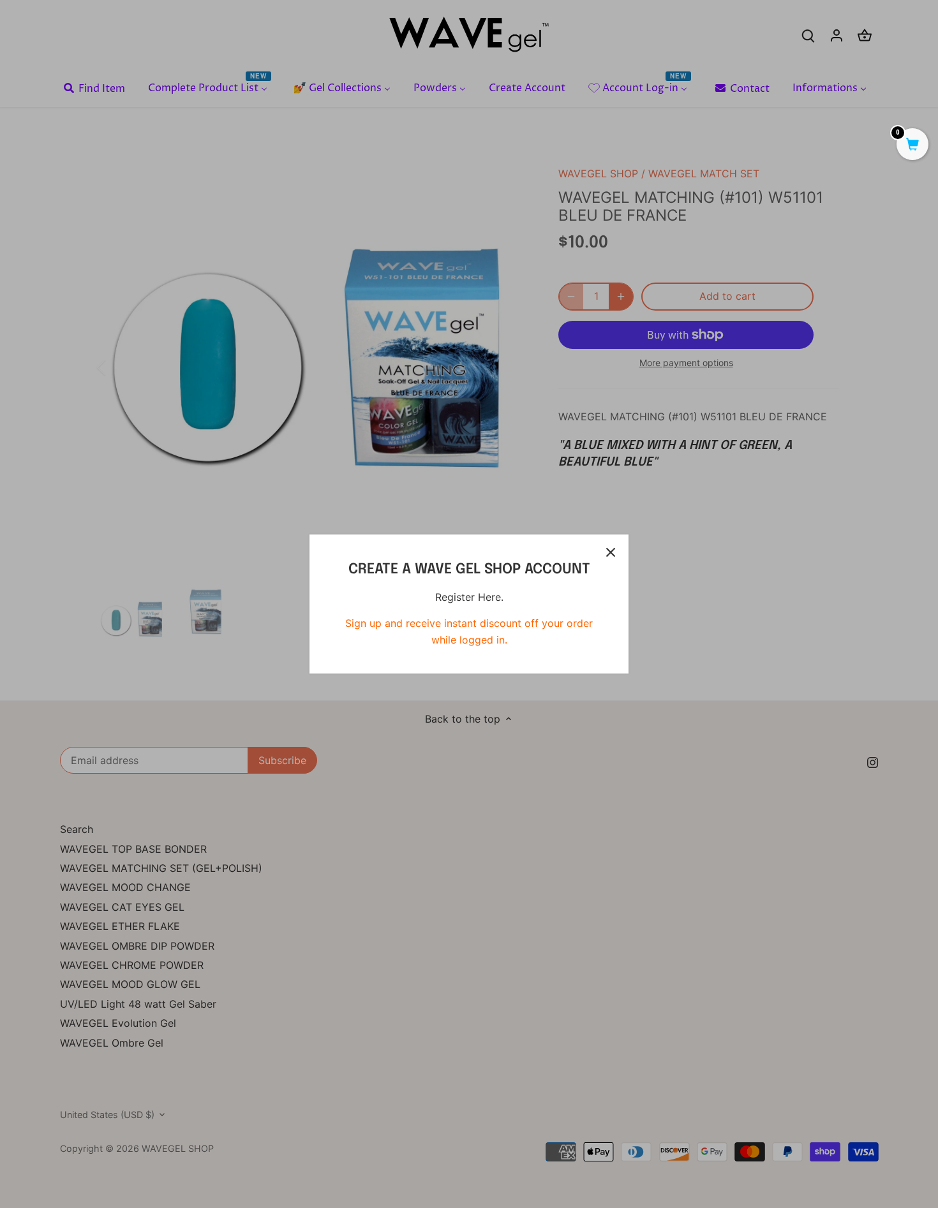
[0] (912, 145)
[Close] (611, 552)
